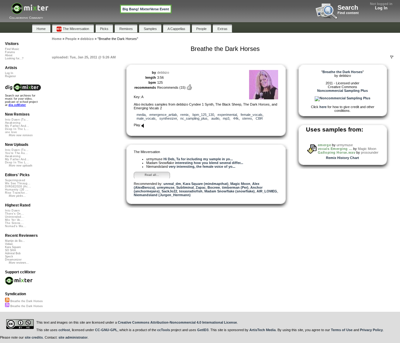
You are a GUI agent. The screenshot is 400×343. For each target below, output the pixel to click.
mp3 (226, 118)
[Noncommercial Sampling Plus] (342, 98)
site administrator (73, 337)
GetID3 (202, 330)
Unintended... (14, 216)
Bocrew (214, 187)
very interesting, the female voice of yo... (202, 166)
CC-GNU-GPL (106, 330)
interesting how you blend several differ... (209, 163)
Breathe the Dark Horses (26, 301)
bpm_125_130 (203, 115)
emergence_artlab (163, 115)
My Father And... (17, 125)
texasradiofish (190, 191)
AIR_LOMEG (267, 191)
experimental (227, 115)
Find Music (12, 49)
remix (184, 115)
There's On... (14, 213)
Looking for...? (14, 58)
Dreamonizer (13, 259)
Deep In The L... (17, 129)
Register (10, 76)
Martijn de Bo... (15, 240)
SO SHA (10, 250)
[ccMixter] (29, 12)
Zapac (201, 187)
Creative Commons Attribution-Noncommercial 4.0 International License (177, 322)
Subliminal (185, 187)
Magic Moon (240, 184)
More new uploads (20, 165)
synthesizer (168, 118)
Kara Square (13, 247)
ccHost (64, 330)
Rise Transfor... (16, 192)
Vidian (9, 244)
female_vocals (251, 115)
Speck (9, 256)
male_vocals (146, 118)
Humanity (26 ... (16, 189)
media (141, 115)
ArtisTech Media (262, 330)
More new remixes (21, 135)
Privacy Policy (371, 330)
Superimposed (15, 180)
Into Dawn (12, 210)
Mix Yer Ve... (14, 219)
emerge (324, 145)
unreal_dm (172, 184)
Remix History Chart (342, 158)
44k (236, 118)
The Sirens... (14, 223)
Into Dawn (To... (16, 119)
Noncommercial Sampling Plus (342, 90)
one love (11, 132)
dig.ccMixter (17, 105)
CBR (259, 118)
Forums (10, 52)
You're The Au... (16, 153)
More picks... (17, 195)
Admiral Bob (13, 253)
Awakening (12, 122)
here (323, 107)
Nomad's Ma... (15, 226)
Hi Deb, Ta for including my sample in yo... (198, 159)
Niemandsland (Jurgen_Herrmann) (162, 195)
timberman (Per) (235, 187)
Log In (381, 8)
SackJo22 (169, 191)
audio (215, 118)
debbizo (163, 72)
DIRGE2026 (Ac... (18, 186)
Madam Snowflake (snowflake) (229, 191)
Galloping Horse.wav (336, 152)
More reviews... (19, 262)
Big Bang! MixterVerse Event (145, 9)
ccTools (163, 330)
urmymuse (165, 187)
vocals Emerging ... (335, 149)
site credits (34, 337)
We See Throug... (17, 183)
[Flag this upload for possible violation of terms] (392, 57)
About (8, 55)
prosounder (369, 152)
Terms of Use (341, 330)
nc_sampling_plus (194, 118)
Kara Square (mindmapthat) (205, 184)
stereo (247, 118)
